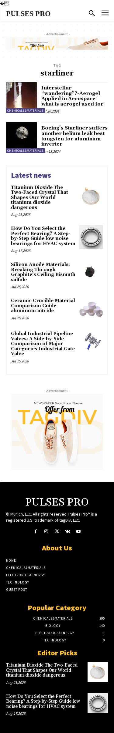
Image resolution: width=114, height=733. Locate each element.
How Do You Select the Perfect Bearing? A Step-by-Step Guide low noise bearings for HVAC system (43, 236)
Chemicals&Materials (25, 111)
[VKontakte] (67, 531)
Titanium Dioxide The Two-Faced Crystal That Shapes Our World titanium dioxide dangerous (39, 197)
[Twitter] (57, 531)
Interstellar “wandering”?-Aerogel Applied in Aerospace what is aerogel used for (72, 96)
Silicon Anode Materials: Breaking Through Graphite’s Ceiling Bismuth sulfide (43, 272)
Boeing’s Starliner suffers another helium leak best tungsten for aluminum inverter (74, 136)
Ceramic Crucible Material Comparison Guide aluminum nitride (43, 306)
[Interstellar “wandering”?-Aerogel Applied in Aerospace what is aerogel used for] (21, 97)
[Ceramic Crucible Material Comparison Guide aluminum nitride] (91, 309)
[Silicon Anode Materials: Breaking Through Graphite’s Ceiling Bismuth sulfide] (91, 273)
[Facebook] (36, 531)
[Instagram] (46, 531)
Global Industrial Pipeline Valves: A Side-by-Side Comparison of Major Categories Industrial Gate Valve (43, 344)
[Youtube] (78, 531)
